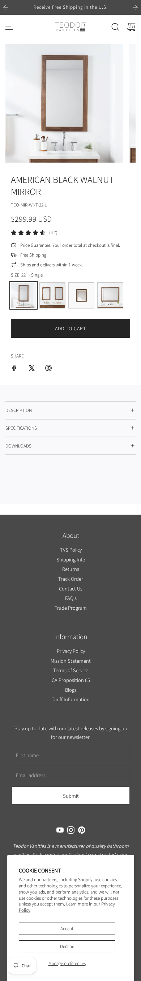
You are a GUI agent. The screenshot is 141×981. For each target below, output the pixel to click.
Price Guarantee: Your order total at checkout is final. (70, 245)
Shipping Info (70, 559)
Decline (67, 946)
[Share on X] (31, 369)
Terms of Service (70, 670)
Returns (70, 568)
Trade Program (71, 607)
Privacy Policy (70, 650)
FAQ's (70, 597)
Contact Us (70, 588)
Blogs (70, 689)
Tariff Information (71, 699)
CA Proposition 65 (70, 680)
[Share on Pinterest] (48, 369)
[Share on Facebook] (14, 369)
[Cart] (131, 27)
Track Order (70, 578)
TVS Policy (70, 549)
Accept (66, 928)
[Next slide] (135, 7)
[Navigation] (9, 27)
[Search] (115, 27)
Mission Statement (71, 660)
